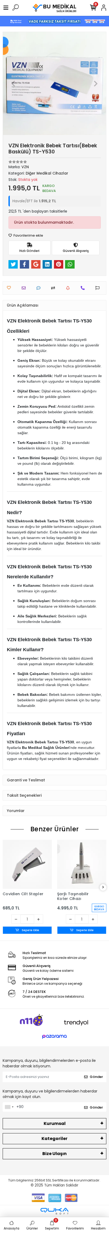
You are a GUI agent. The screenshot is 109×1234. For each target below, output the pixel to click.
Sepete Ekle (30, 930)
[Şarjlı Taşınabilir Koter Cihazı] (81, 864)
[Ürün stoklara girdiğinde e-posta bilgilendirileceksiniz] (69, 288)
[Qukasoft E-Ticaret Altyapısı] (54, 1211)
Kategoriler (54, 1139)
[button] (13, 83)
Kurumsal (55, 1123)
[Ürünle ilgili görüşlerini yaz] (39, 288)
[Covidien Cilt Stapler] (27, 864)
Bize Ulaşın (54, 1154)
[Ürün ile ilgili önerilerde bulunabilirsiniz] (98, 288)
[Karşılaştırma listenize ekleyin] (54, 288)
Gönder (96, 1076)
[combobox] (9, 1106)
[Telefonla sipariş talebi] (84, 288)
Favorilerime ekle (28, 235)
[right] (103, 887)
